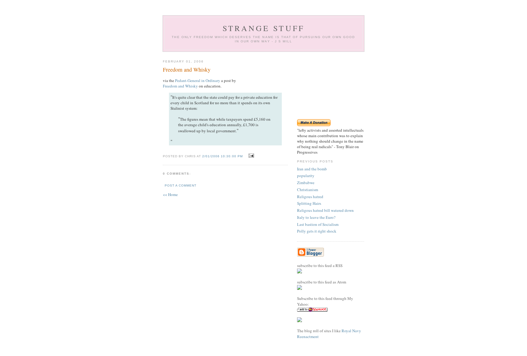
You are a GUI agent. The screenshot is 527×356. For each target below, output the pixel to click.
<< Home (170, 194)
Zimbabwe (305, 182)
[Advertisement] (330, 85)
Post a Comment (180, 185)
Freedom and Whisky (180, 86)
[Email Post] (251, 155)
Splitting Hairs (309, 203)
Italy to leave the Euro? (316, 217)
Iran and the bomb (312, 169)
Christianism (307, 189)
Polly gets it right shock (316, 231)
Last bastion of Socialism (318, 224)
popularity (305, 175)
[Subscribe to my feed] (299, 272)
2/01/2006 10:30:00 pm (222, 156)
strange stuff (264, 28)
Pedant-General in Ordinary (197, 80)
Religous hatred (310, 196)
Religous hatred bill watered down (325, 210)
